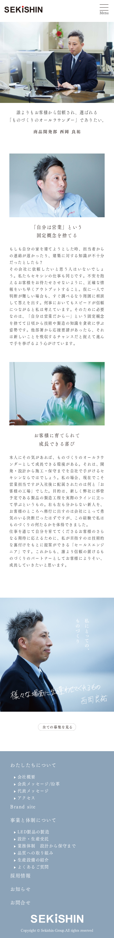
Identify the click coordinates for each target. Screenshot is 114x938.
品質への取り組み (35, 853)
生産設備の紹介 (33, 860)
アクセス (27, 798)
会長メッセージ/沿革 (39, 784)
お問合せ (20, 902)
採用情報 (20, 875)
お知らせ (20, 889)
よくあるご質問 (33, 867)
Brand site (23, 806)
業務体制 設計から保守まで (47, 846)
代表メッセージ (33, 791)
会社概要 (27, 777)
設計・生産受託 (33, 839)
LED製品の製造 (33, 832)
